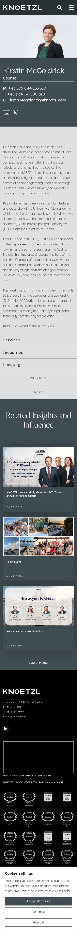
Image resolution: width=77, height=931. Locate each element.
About (5, 775)
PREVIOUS (38, 378)
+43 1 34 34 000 (13, 707)
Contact (47, 775)
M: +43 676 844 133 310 (24, 88)
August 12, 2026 (14, 576)
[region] (38, 899)
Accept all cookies (38, 901)
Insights (29, 775)
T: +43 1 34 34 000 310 (24, 94)
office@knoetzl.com (16, 716)
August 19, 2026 (14, 506)
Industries (13, 352)
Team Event (13, 561)
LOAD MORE (38, 663)
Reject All (38, 922)
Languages (14, 364)
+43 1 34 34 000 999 (14, 711)
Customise (38, 912)
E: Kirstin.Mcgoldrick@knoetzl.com (34, 99)
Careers (38, 775)
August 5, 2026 (14, 645)
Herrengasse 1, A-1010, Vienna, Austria (23, 702)
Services (11, 340)
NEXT (38, 392)
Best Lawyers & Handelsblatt (24, 631)
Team (22, 775)
